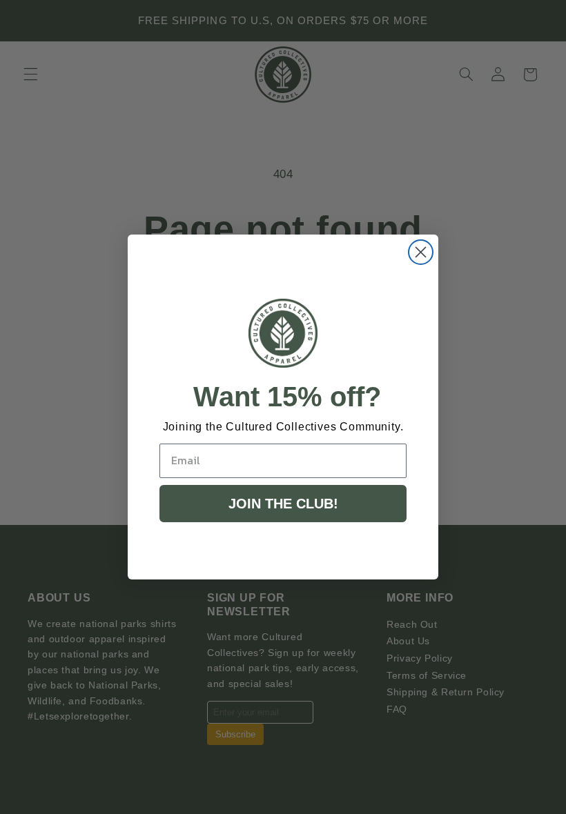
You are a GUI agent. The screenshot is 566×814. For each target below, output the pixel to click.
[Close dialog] (421, 252)
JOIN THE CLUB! (283, 503)
